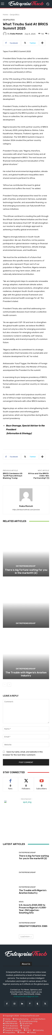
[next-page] (9, 684)
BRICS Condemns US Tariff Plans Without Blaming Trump (12, 475)
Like (10, 779)
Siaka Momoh (16, 34)
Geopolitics (14, 14)
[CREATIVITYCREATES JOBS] (10, 925)
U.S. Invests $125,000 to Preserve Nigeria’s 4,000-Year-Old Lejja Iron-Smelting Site (33, 909)
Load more (25, 936)
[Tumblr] (37, 1003)
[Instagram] (14, 1003)
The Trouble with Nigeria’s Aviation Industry (26, 674)
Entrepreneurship (26, 566)
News (21, 902)
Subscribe (41, 779)
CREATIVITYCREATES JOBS (33, 926)
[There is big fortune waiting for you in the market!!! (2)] (26, 551)
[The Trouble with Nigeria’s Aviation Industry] (26, 654)
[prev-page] (4, 684)
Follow (26, 779)
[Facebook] (7, 1003)
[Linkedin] (22, 1003)
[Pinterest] (30, 1003)
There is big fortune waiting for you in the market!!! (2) (26, 571)
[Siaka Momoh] (5, 34)
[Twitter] (45, 1003)
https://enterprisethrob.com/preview (26, 509)
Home (5, 14)
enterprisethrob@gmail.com (26, 996)
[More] (42, 43)
